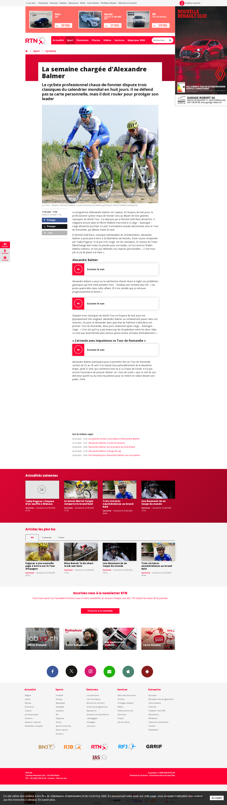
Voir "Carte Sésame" (119, 639)
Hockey (59, 699)
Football (59, 695)
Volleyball (60, 707)
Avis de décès (124, 722)
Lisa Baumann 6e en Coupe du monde (153, 502)
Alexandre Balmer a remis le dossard (98, 443)
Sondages (91, 722)
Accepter (217, 798)
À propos (153, 695)
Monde (28, 703)
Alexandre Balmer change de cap (96, 451)
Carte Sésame (93, 3)
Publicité (152, 707)
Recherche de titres (96, 703)
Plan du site (61, 778)
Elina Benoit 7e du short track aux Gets (78, 565)
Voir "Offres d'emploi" (158, 639)
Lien (49, 233)
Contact (152, 726)
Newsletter (153, 730)
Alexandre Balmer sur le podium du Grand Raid (103, 447)
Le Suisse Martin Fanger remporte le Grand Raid (79, 502)
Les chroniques (93, 699)
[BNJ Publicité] (45, 747)
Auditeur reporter (33, 722)
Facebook (52, 671)
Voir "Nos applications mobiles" (81, 639)
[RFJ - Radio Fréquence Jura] (126, 747)
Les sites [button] (31, 3)
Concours (91, 726)
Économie (29, 707)
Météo (120, 707)
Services (119, 40)
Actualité (58, 40)
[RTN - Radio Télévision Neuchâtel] (99, 747)
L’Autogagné (92, 718)
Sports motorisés (63, 726)
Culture (28, 711)
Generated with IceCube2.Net (162, 775)
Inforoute (54, 3)
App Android (147, 671)
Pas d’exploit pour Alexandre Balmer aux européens (106, 455)
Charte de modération (159, 722)
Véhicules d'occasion (127, 3)
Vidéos (107, 40)
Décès (82, 3)
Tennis (58, 722)
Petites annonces (125, 711)
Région (28, 695)
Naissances (73, 3)
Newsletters (109, 671)
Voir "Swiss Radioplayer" (42, 639)
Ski (57, 714)
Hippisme (60, 718)
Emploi (121, 718)
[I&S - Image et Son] (99, 757)
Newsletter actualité (34, 726)
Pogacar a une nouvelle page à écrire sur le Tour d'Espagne (40, 566)
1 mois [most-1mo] (61, 537)
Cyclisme (50, 51)
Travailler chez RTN (157, 711)
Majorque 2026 (136, 40)
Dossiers (28, 718)
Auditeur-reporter (192, 3)
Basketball (60, 703)
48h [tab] (32, 537)
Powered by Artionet (139, 775)
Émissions (83, 40)
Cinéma (121, 699)
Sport (70, 40)
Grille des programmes (97, 707)
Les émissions (93, 695)
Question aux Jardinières (98, 714)
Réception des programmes (161, 699)
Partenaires (154, 714)
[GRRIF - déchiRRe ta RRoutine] (154, 747)
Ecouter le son (95, 269)
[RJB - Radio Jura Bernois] (72, 747)
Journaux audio (31, 714)
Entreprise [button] (43, 3)
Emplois (63, 3)
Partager (51, 220)
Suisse (27, 699)
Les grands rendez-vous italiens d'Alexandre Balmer (106, 438)
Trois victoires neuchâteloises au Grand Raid (118, 503)
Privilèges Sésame (108, 3)
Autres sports (62, 730)
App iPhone (128, 671)
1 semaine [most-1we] (46, 537)
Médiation (153, 718)
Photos (96, 40)
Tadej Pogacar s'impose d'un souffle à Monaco (39, 503)
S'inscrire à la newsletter (100, 611)
